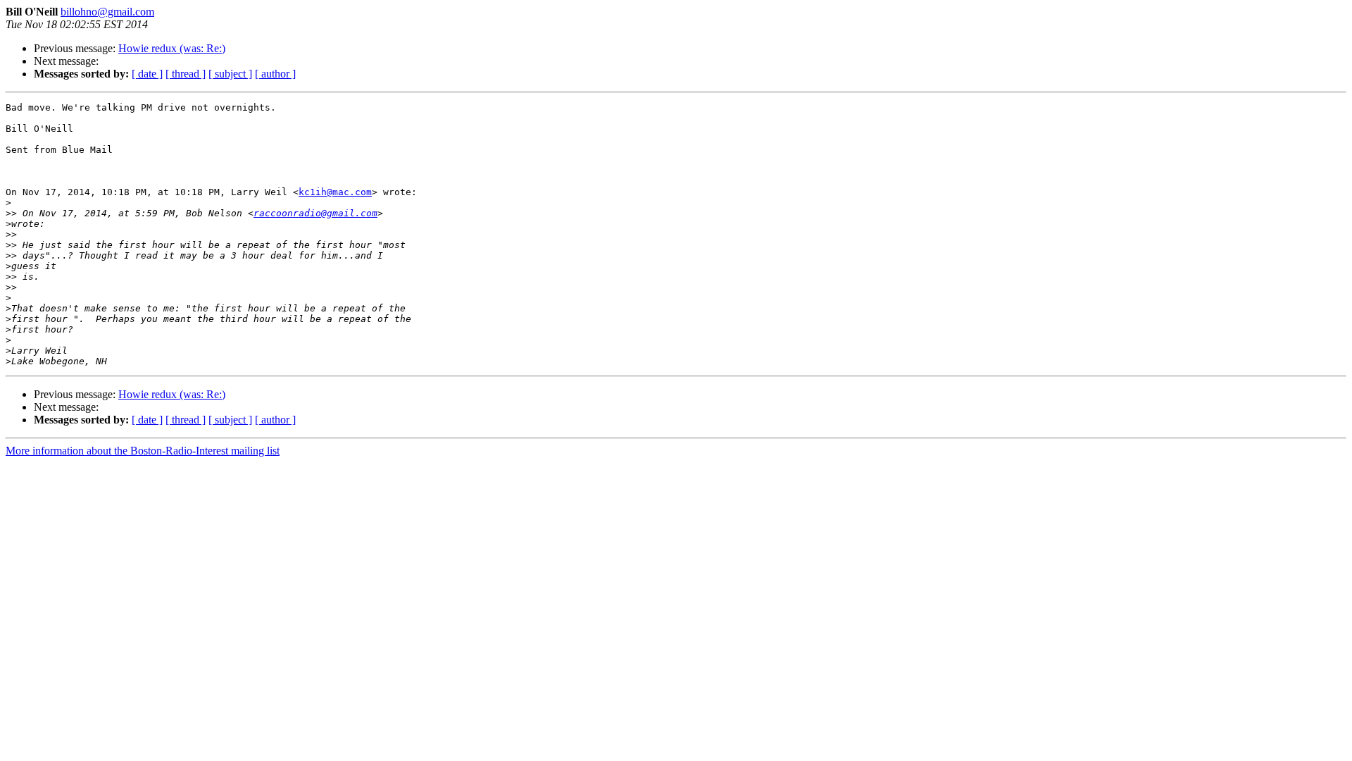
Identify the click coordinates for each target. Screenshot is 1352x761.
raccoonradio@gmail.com (315, 213)
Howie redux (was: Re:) (171, 48)
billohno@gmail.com (107, 12)
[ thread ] (185, 74)
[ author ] (275, 74)
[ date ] (147, 74)
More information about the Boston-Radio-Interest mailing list (143, 451)
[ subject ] (230, 74)
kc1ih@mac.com (335, 192)
